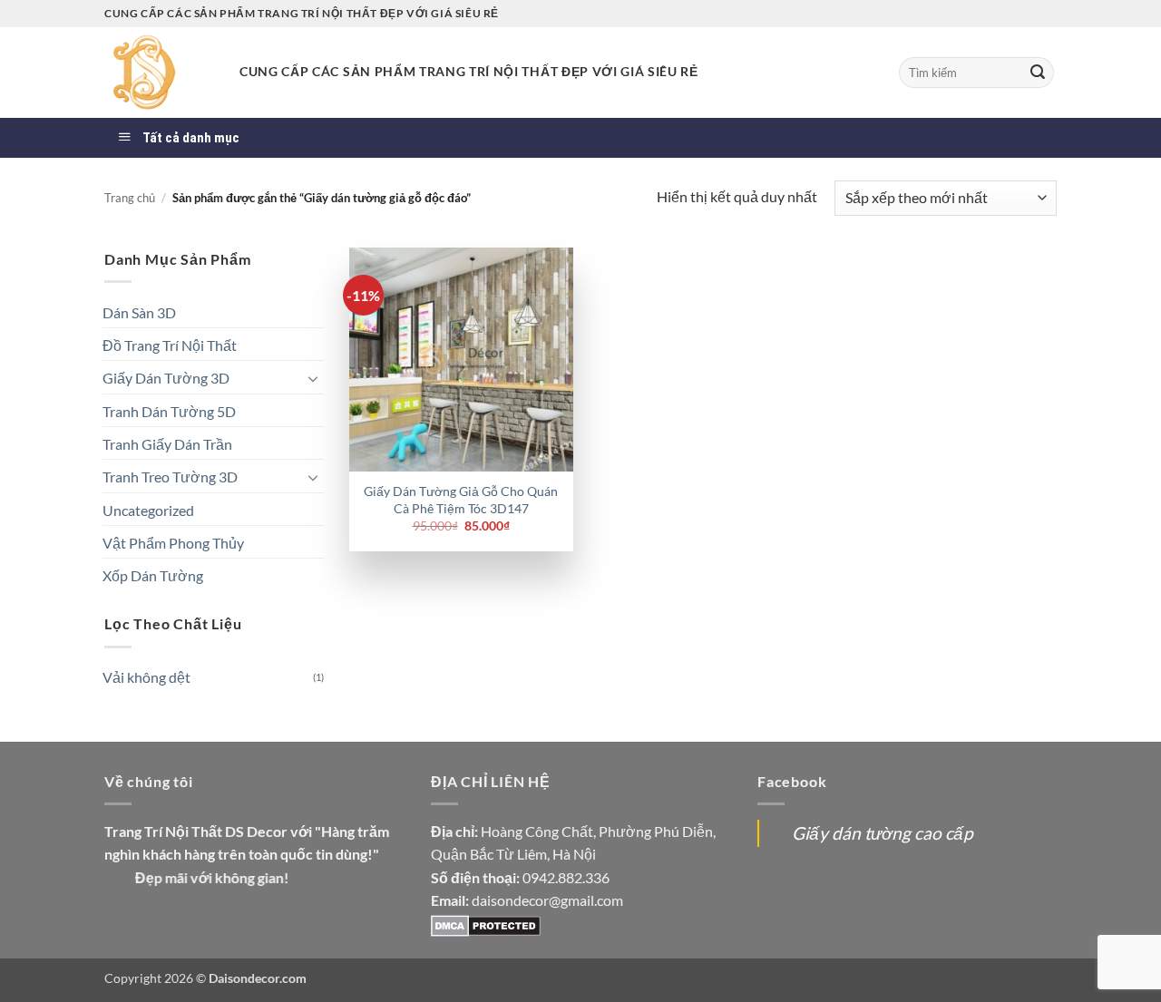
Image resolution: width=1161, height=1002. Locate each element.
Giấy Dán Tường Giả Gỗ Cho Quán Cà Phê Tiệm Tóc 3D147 (461, 499)
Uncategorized (148, 510)
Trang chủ (129, 197)
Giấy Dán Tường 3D (165, 377)
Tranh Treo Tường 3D (170, 476)
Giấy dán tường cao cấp (882, 832)
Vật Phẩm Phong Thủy (173, 542)
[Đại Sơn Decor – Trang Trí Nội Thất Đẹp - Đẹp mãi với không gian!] (158, 72)
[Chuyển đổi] (313, 378)
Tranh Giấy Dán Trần (167, 443)
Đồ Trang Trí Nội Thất (169, 345)
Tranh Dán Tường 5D (169, 411)
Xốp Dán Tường (152, 575)
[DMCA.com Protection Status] (486, 923)
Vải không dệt (146, 677)
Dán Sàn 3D (139, 312)
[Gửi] (1037, 72)
